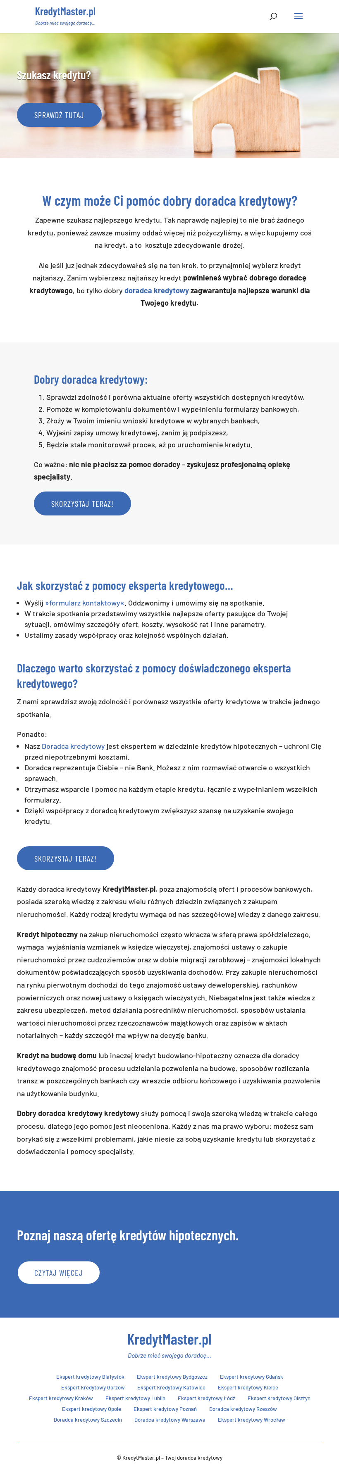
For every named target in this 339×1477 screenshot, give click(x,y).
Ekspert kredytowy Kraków (61, 1398)
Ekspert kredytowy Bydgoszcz (172, 1376)
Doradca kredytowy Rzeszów (243, 1409)
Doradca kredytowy (73, 745)
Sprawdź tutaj (59, 115)
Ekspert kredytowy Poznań (165, 1409)
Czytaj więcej (58, 1273)
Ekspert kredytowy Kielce (248, 1387)
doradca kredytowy (156, 290)
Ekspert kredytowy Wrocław (251, 1419)
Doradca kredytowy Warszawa (169, 1419)
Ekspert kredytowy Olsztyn (279, 1398)
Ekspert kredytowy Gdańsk (251, 1376)
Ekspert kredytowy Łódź (206, 1398)
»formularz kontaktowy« (84, 602)
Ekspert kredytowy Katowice (171, 1387)
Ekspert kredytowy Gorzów (93, 1387)
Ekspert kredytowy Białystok (90, 1376)
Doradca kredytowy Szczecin (88, 1419)
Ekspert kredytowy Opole (91, 1409)
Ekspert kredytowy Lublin (135, 1398)
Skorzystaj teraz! (82, 503)
